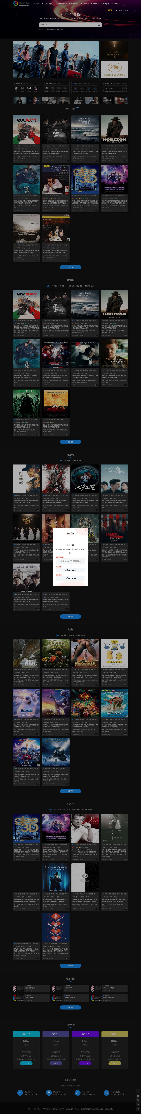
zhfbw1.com (70, 570)
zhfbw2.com (70, 578)
